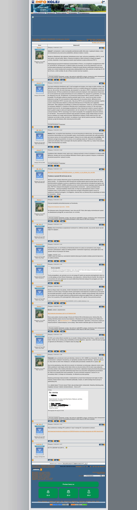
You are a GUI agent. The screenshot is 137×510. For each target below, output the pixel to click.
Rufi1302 (39, 444)
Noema (39, 47)
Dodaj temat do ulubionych (98, 472)
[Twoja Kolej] (62, 505)
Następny (102, 40)
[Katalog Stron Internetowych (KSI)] (75, 505)
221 (96, 40)
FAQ (62, 501)
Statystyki (88, 501)
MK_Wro (39, 130)
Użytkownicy (75, 501)
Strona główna (36, 39)
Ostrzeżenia (82, 501)
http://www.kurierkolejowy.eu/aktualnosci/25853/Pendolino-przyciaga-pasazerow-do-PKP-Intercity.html (75, 431)
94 (87, 40)
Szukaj (93, 501)
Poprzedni (79, 40)
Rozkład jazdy (60, 39)
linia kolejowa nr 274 (66, 320)
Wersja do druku (101, 473)
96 (91, 40)
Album (97, 501)
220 (94, 40)
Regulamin (57, 501)
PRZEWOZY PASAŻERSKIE (48, 39)
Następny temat (101, 39)
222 (99, 40)
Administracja (67, 501)
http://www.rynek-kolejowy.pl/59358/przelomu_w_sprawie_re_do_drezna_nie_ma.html (71, 172)
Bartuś (39, 264)
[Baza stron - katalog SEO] (83, 505)
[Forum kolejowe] (54, 505)
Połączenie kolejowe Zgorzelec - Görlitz (58, 207)
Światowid (39, 244)
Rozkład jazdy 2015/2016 (98, 42)
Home (39, 501)
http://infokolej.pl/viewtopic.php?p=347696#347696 (62, 313)
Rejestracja (44, 501)
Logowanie (51, 501)
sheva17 (39, 83)
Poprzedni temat (91, 39)
